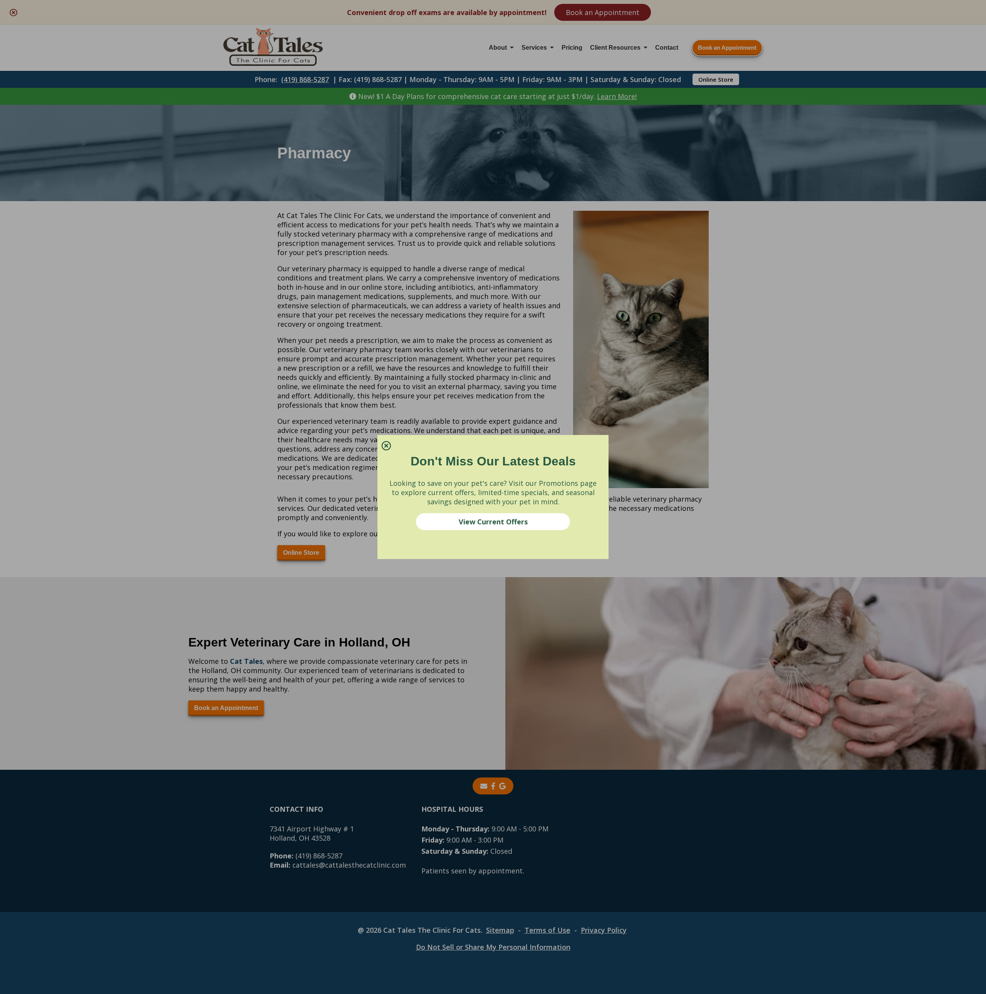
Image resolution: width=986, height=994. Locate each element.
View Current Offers (493, 521)
